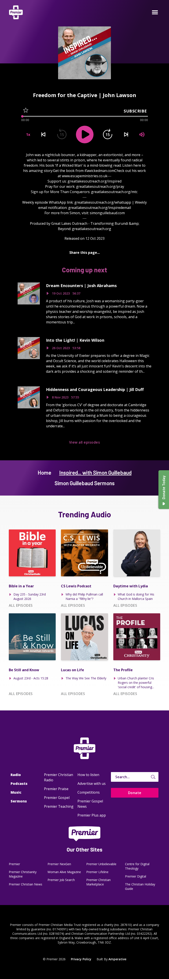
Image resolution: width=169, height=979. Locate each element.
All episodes (21, 605)
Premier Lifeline (97, 872)
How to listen (88, 774)
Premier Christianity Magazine (23, 874)
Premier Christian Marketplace (98, 882)
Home (44, 472)
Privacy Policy (81, 959)
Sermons (19, 801)
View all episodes (84, 442)
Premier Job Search (61, 880)
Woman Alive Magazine (64, 872)
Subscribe (135, 111)
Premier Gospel (57, 797)
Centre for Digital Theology (137, 866)
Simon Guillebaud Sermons (85, 483)
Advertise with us (91, 783)
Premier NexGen (59, 864)
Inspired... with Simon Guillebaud (95, 472)
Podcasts (19, 783)
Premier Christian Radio (58, 777)
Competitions (88, 792)
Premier (14, 864)
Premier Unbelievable (101, 864)
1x (28, 134)
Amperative (117, 959)
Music (16, 792)
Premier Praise (56, 788)
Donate (134, 792)
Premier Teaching (58, 806)
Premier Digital (135, 876)
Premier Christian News (25, 884)
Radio (16, 774)
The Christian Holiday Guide (140, 886)
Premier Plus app (91, 815)
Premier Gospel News (90, 804)
